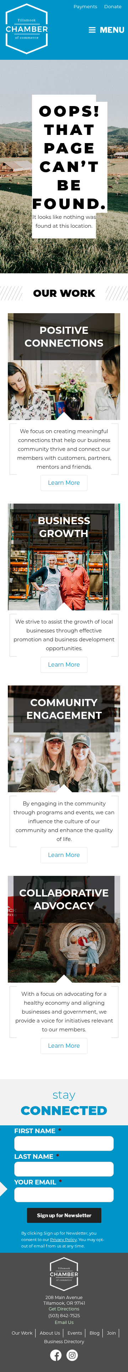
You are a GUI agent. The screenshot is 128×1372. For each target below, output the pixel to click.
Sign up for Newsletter (64, 1215)
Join (111, 1333)
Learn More (64, 482)
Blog (95, 1333)
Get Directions (64, 1308)
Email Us (64, 1322)
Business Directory (64, 1341)
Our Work (22, 1333)
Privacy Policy (63, 1239)
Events (75, 1333)
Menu (112, 30)
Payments (85, 6)
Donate (113, 6)
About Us (50, 1333)
